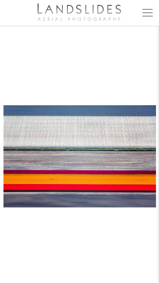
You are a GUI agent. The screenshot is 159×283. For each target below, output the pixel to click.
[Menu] (147, 12)
